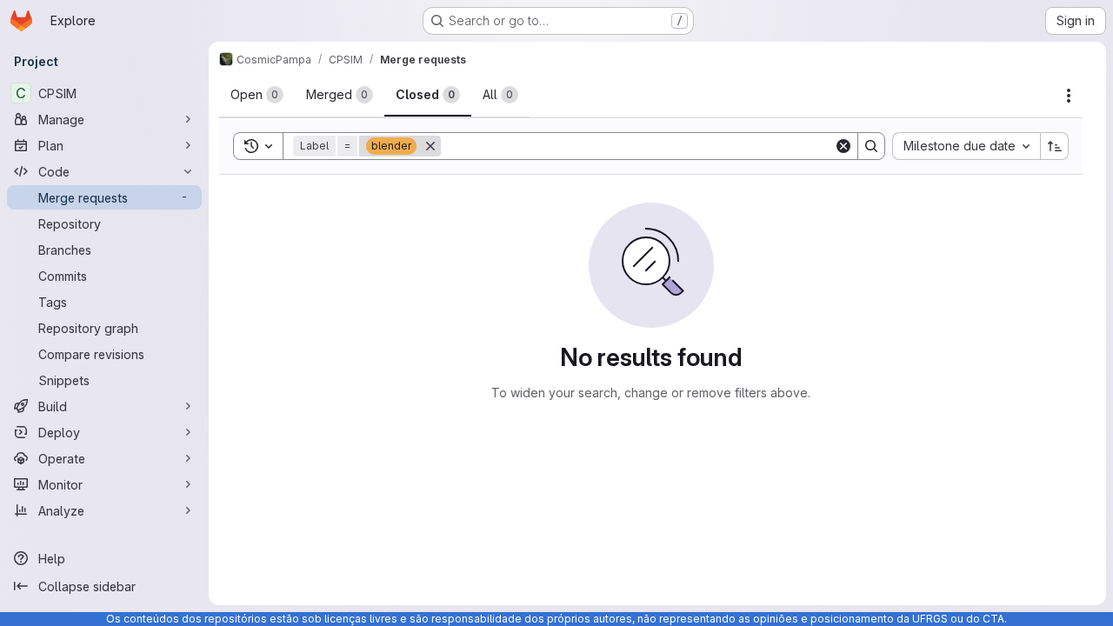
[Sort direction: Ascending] (1055, 146)
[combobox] (966, 146)
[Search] (871, 146)
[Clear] (843, 146)
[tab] (257, 95)
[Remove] (430, 146)
